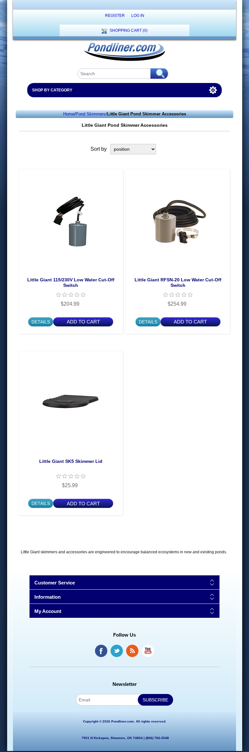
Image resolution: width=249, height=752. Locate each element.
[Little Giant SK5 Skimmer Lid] (70, 403)
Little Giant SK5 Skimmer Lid (70, 461)
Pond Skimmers (91, 114)
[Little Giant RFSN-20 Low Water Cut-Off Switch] (177, 221)
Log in (137, 15)
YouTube (148, 651)
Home (68, 114)
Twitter (117, 651)
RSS (132, 651)
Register (115, 15)
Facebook (101, 651)
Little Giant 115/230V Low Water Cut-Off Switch (70, 282)
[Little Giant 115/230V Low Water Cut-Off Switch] (70, 221)
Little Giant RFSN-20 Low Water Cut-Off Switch (178, 282)
